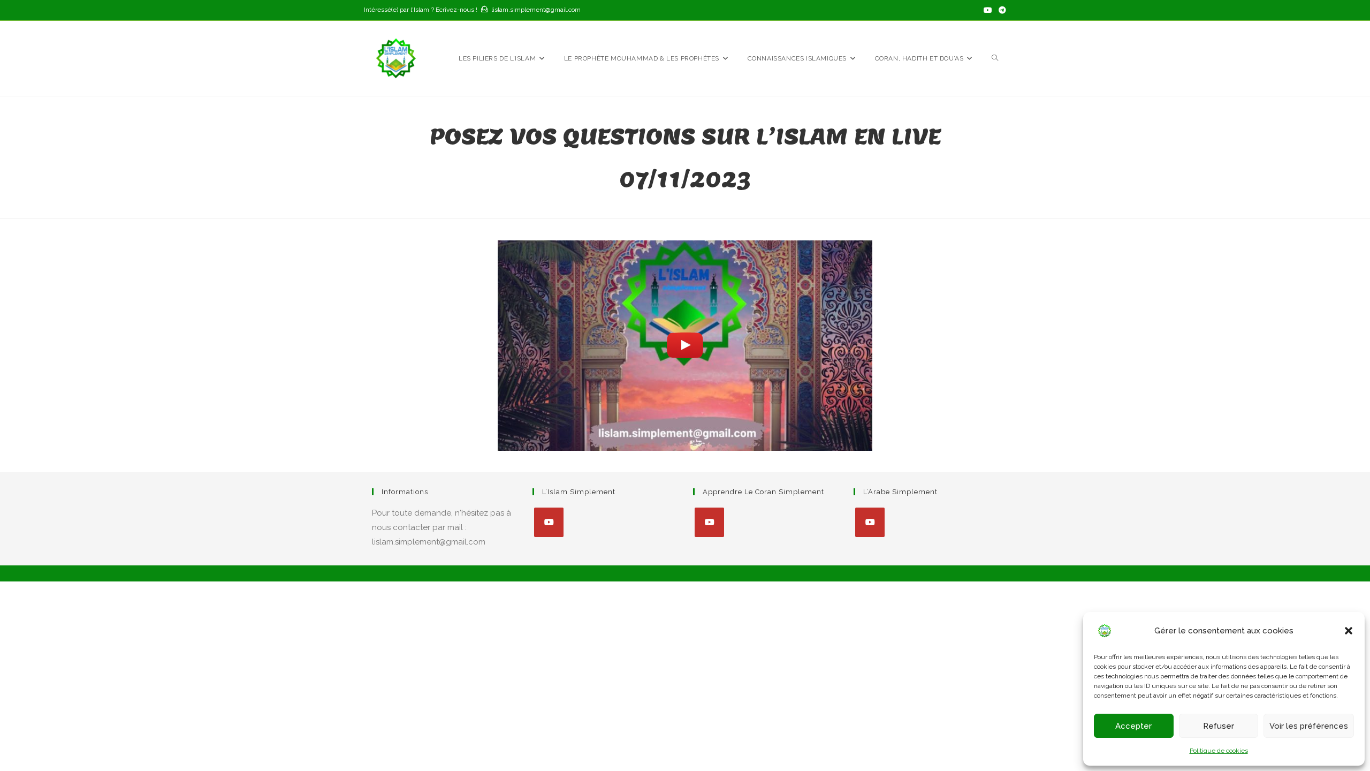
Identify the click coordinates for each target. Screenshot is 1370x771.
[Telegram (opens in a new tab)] (1000, 10)
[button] (1348, 630)
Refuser (1218, 726)
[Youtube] (549, 522)
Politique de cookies (1219, 750)
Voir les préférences (1308, 726)
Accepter (1133, 726)
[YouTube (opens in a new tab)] (987, 10)
